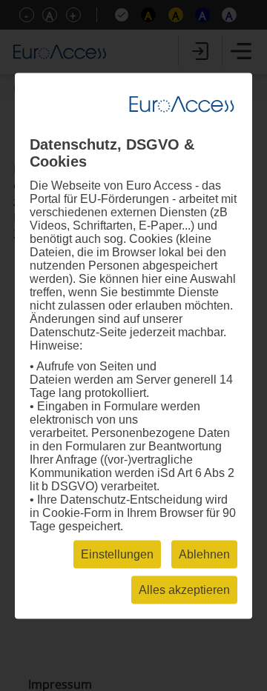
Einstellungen (117, 553)
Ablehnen (204, 553)
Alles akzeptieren (184, 589)
